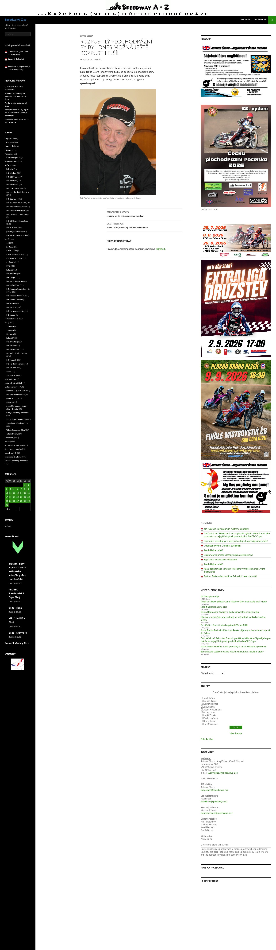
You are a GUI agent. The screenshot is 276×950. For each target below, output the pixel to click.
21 (21, 497)
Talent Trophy (12, 434)
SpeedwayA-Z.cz (15, 19)
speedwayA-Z (10, 453)
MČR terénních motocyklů (17, 214)
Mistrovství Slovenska (15, 395)
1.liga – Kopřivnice (18, 633)
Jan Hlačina (209, 698)
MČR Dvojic (11, 181)
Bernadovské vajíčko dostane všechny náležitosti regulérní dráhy (232, 652)
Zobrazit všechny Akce (17, 643)
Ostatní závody (11, 387)
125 (8, 243)
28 (21, 501)
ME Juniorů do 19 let (15, 296)
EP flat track (11, 262)
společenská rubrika (13, 457)
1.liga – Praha (15, 608)
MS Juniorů (11, 360)
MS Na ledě (11, 368)
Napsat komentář (92, 60)
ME (6, 239)
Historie (8, 150)
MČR (7, 165)
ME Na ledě (11, 307)
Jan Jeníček (209, 707)
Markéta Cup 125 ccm (15, 391)
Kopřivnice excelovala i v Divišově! (220, 560)
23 (28, 497)
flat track (10, 334)
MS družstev (11, 342)
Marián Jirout (209, 701)
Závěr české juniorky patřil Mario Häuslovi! (127, 226)
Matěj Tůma (209, 713)
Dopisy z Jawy (11, 139)
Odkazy (8, 526)
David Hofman (210, 718)
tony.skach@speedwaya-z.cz (214, 790)
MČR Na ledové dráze (15, 210)
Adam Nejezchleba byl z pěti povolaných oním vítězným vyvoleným (234, 647)
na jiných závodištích (13, 383)
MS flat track (11, 346)
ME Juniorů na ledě (14, 300)
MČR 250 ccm (12, 177)
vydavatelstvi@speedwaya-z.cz (223, 773)
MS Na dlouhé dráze (14, 364)
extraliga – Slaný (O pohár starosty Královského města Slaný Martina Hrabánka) (17, 571)
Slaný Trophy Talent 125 (16, 419)
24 (7, 501)
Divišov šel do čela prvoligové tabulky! (125, 214)
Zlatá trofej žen (12, 375)
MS (6, 323)
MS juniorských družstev (16, 353)
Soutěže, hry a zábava (14, 445)
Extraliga (8, 142)
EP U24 (9, 266)
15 (25, 493)
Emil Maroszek (210, 724)
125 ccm (10, 326)
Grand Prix (9, 146)
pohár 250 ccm (12, 398)
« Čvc (8, 509)
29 (25, 501)
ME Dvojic (10, 278)
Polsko (9, 402)
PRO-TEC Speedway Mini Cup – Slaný (16, 594)
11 (10, 493)
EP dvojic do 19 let (14, 258)
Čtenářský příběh (13, 158)
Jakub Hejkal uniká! (213, 550)
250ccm (9, 247)
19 (14, 497)
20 (17, 497)
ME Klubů (10, 303)
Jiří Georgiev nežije (210, 597)
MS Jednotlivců (12, 349)
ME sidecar (11, 315)
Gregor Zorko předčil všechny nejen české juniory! (228, 555)
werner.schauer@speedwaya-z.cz (217, 813)
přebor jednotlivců (14, 232)
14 (21, 493)
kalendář (10, 169)
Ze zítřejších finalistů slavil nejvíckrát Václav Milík (224, 625)
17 (7, 497)
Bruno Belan (209, 721)
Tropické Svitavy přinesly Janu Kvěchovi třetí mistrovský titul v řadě (234, 602)
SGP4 (8, 371)
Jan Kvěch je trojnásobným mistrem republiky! (226, 529)
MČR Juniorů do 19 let (16, 203)
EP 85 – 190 (11, 251)
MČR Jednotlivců (13, 188)
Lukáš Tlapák (209, 715)
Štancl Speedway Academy (16, 461)
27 (17, 501)
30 (28, 501)
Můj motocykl (10, 379)
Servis (7, 441)
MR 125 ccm (11, 228)
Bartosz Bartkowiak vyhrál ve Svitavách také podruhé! (230, 576)
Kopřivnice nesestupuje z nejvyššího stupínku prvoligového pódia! (236, 541)
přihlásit (160, 249)
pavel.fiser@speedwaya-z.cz (214, 802)
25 (10, 501)
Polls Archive (207, 739)
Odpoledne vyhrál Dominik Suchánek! (222, 546)
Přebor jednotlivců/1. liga (17, 235)
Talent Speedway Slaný (16, 430)
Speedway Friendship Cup (17, 423)
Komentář (9, 154)
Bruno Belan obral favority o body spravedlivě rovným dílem (230, 612)
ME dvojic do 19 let (14, 281)
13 (17, 493)
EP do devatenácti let (15, 255)
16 (28, 493)
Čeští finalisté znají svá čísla (214, 607)
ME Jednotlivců (12, 285)
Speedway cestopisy (13, 449)
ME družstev (11, 274)
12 (14, 493)
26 (14, 501)
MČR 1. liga (11, 173)
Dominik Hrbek (210, 704)
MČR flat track (12, 185)
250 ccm (10, 330)
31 (7, 505)
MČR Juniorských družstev (17, 192)
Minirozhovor (10, 319)
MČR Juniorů (12, 199)
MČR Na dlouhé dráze (15, 207)
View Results (236, 734)
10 (7, 493)
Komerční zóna (11, 162)
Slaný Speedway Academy (17, 413)
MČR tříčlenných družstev (17, 221)
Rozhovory (9, 438)
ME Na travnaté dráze (15, 311)
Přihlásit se (260, 20)
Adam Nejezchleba (212, 710)
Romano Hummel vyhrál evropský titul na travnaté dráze (15, 96)
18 (10, 497)
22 (25, 497)
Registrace (246, 20)
